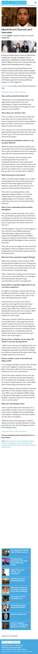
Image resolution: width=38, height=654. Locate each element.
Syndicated (6, 38)
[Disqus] (19, 475)
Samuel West (20, 445)
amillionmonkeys (27, 651)
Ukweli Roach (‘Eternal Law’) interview (16, 552)
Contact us (19, 645)
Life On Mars (21, 443)
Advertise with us (8, 645)
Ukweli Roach (6, 447)
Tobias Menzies (30, 445)
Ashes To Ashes (10, 441)
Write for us (21, 649)
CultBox (23, 36)
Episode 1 (5, 86)
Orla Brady (11, 445)
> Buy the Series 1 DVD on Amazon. (14, 92)
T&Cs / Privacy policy (9, 649)
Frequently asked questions (11, 647)
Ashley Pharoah (22, 441)
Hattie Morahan (10, 443)
